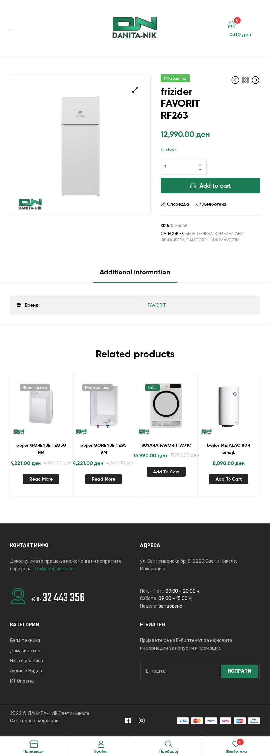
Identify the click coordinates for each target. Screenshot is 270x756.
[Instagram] (141, 720)
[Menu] (26, 28)
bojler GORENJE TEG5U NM (41, 449)
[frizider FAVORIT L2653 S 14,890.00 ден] (236, 80)
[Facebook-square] (128, 720)
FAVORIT (157, 305)
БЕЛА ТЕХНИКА (199, 233)
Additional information (135, 272)
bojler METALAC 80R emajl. (228, 449)
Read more (41, 479)
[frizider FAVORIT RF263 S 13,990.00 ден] (255, 80)
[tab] (135, 274)
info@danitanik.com (54, 569)
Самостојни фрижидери (212, 239)
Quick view (57, 408)
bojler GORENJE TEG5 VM (103, 449)
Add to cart (215, 185)
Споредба (178, 204)
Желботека (214, 204)
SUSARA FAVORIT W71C (166, 445)
